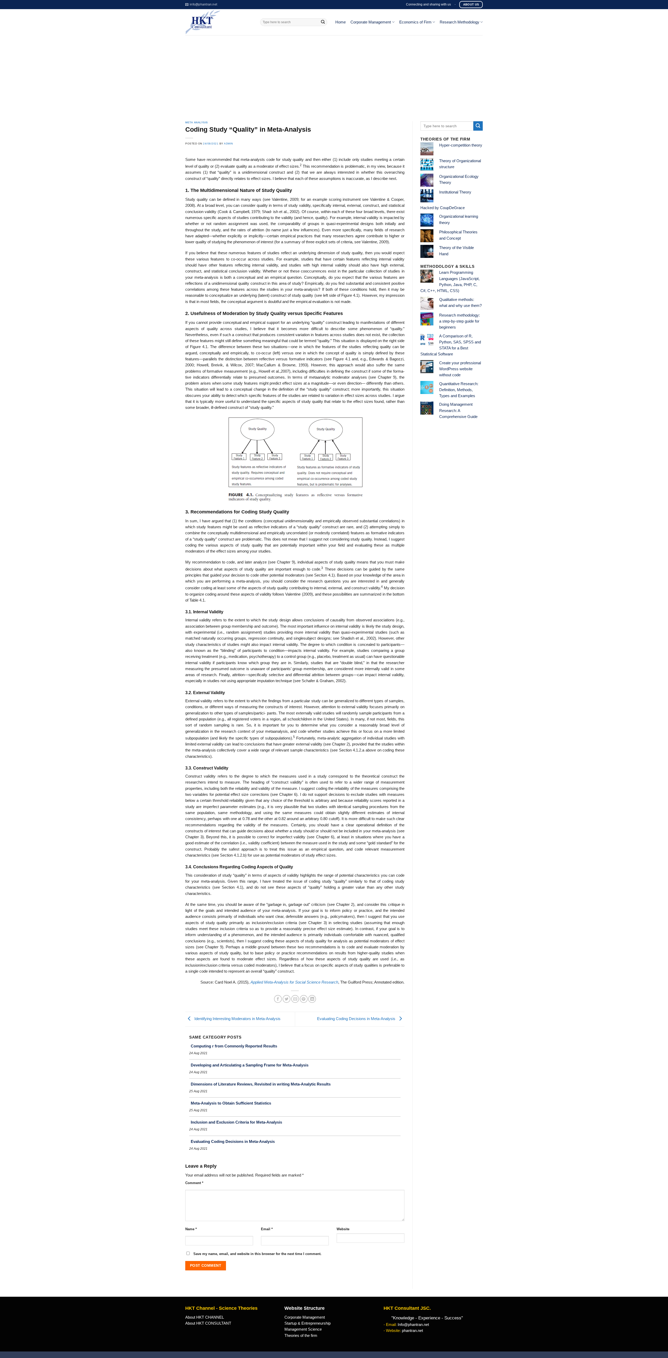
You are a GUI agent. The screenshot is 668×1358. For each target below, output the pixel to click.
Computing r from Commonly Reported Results (234, 1046)
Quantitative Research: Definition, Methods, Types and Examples (458, 390)
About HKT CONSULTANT (208, 1323)
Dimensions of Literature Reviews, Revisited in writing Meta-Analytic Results (261, 1084)
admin (228, 143)
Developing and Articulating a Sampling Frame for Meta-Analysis (249, 1065)
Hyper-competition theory (460, 145)
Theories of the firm (300, 1335)
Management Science (303, 1329)
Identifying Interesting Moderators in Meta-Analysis (237, 1019)
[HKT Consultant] (218, 22)
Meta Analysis (196, 122)
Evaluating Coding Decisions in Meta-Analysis (356, 1019)
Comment (194, 1183)
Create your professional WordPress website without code (460, 369)
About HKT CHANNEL (204, 1317)
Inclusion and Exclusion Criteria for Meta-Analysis (236, 1122)
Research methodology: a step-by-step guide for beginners (459, 321)
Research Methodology (459, 22)
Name (191, 1229)
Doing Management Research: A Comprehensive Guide (458, 410)
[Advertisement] (334, 74)
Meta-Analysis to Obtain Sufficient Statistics (231, 1103)
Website (343, 1229)
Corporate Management (370, 22)
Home (340, 22)
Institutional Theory (455, 192)
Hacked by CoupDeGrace (442, 208)
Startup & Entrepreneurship (307, 1323)
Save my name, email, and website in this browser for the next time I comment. (257, 1254)
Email (267, 1229)
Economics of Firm (415, 22)
